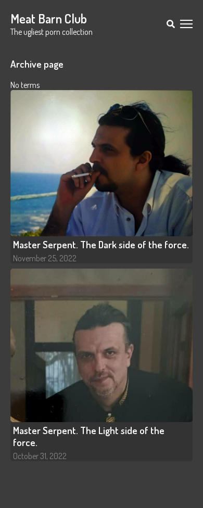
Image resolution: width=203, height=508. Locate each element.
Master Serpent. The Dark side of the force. (101, 244)
